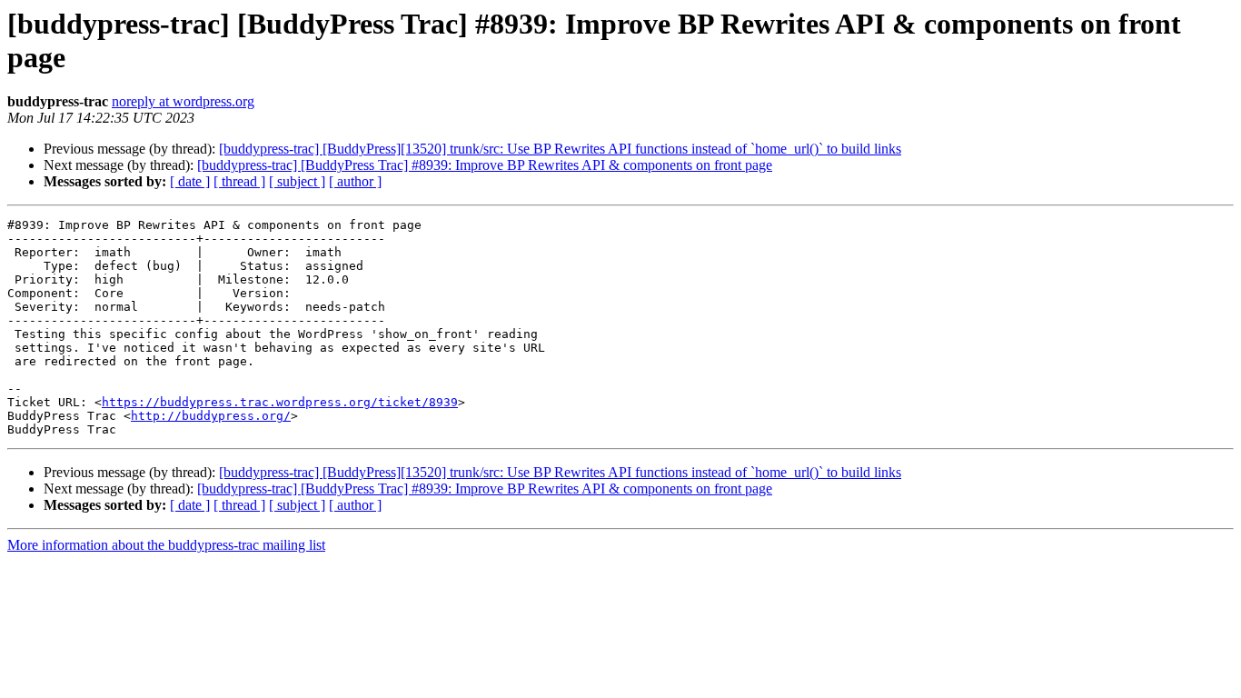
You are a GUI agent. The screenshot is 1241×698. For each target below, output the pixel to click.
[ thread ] (239, 181)
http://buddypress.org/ (211, 416)
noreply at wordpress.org (183, 101)
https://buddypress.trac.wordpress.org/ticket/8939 (280, 402)
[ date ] (190, 181)
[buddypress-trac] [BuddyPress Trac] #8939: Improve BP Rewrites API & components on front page (484, 165)
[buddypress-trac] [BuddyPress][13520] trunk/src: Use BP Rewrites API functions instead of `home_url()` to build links (560, 148)
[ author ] (355, 181)
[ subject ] (297, 181)
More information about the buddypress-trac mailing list (166, 545)
